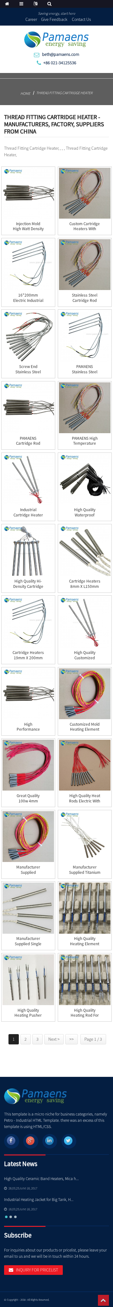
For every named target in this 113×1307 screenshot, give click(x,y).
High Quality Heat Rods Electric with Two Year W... (84, 801)
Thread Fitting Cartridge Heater (64, 92)
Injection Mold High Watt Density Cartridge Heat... (28, 229)
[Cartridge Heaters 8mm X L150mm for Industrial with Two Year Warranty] (84, 550)
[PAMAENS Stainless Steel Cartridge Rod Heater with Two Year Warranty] (84, 336)
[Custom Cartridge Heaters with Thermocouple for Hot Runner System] (84, 193)
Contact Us (81, 19)
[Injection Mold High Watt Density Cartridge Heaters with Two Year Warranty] (28, 193)
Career (31, 19)
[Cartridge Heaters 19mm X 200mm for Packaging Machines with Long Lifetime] (28, 622)
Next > (54, 1039)
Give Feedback (54, 19)
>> (71, 1039)
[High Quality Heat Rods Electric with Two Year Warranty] (84, 765)
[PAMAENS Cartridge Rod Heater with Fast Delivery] (28, 407)
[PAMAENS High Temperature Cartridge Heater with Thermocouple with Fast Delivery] (84, 407)
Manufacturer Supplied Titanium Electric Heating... (84, 872)
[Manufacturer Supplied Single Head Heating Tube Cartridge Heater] (28, 908)
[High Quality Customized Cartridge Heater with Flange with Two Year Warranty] (84, 622)
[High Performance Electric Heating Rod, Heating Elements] (28, 693)
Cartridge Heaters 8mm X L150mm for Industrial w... (84, 586)
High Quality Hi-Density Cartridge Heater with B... (28, 586)
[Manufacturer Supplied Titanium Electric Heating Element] (84, 836)
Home (25, 93)
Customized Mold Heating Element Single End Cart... (85, 729)
